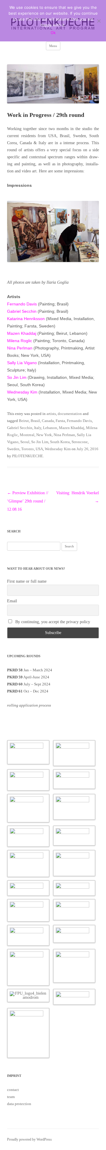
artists (51, 413)
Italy (37, 428)
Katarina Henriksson (26, 318)
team (11, 1096)
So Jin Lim (16, 377)
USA (39, 449)
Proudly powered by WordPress (29, 1139)
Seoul (24, 442)
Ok (53, 32)
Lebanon (50, 428)
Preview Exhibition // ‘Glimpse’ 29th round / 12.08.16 (27, 501)
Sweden (13, 449)
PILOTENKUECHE (27, 456)
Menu (53, 46)
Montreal (27, 435)
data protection (19, 1104)
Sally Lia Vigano (22, 362)
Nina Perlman (19, 348)
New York (44, 435)
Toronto (27, 449)
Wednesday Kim (22, 392)
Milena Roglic (19, 340)
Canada (48, 420)
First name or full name (27, 581)
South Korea (60, 442)
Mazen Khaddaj (21, 333)
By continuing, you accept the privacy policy (52, 622)
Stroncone (80, 442)
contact (13, 1089)
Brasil (35, 420)
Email (12, 601)
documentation (70, 413)
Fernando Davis (22, 304)
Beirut (24, 420)
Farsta (60, 420)
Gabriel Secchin (22, 311)
